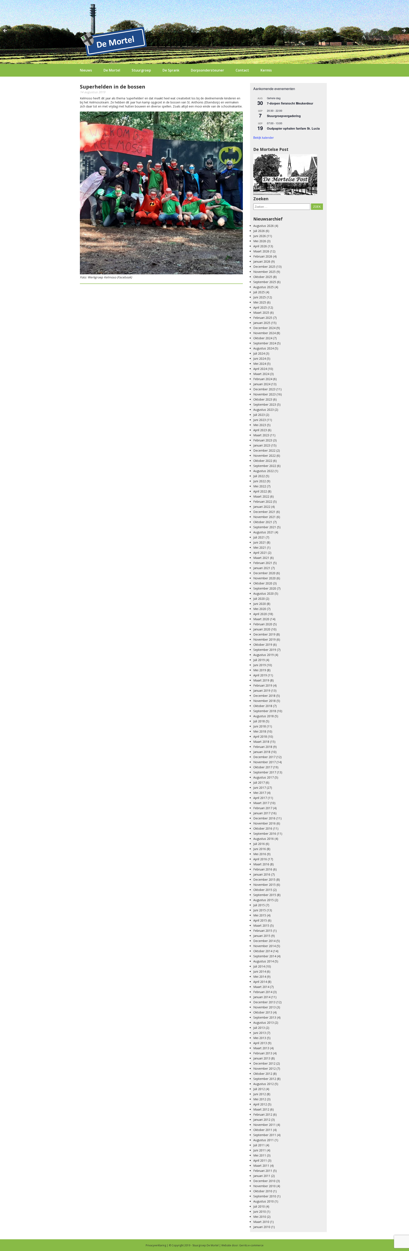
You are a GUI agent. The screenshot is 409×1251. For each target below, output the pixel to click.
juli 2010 (259, 1206)
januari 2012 (261, 1120)
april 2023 (260, 430)
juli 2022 (259, 476)
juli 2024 (259, 353)
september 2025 (264, 282)
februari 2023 (262, 440)
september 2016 (264, 834)
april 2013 (260, 1043)
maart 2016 (261, 864)
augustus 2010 (263, 1201)
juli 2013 (259, 1028)
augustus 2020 (263, 593)
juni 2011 (259, 1150)
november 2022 (264, 456)
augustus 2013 (263, 1023)
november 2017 (264, 762)
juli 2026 (259, 231)
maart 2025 (261, 313)
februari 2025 (262, 318)
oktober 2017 (262, 767)
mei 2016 (259, 854)
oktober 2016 (262, 828)
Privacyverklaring (156, 1245)
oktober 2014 (262, 951)
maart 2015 (261, 925)
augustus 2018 (263, 716)
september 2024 (264, 343)
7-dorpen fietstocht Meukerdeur (290, 103)
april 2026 (260, 246)
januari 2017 (261, 813)
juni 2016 (259, 849)
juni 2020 (259, 604)
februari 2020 (262, 624)
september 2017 (264, 772)
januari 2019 (261, 690)
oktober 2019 (262, 645)
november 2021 (264, 517)
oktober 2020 (262, 583)
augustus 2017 (263, 777)
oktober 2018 (262, 706)
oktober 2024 (262, 338)
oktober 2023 (262, 399)
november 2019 (264, 639)
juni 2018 (259, 726)
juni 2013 (259, 1033)
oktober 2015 (262, 890)
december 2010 (264, 1181)
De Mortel (112, 70)
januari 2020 (261, 629)
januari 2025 (261, 323)
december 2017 (264, 757)
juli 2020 (259, 599)
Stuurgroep (141, 70)
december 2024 (264, 328)
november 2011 (264, 1125)
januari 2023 (261, 445)
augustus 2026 (263, 226)
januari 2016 (261, 874)
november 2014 (264, 946)
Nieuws (86, 70)
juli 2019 (259, 660)
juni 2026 (259, 236)
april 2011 (260, 1160)
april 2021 (260, 553)
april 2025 (260, 307)
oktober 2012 (262, 1074)
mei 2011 (259, 1155)
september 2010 (264, 1196)
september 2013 (264, 1017)
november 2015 (264, 885)
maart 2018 (261, 742)
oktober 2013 (262, 1012)
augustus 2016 (263, 839)
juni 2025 (259, 297)
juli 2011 (259, 1145)
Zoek (317, 206)
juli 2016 (259, 844)
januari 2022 (261, 507)
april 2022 (260, 491)
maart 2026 (261, 251)
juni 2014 (259, 971)
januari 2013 (261, 1058)
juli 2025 (259, 292)
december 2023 (264, 389)
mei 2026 (259, 241)
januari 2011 (261, 1176)
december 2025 (264, 267)
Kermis (266, 70)
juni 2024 (259, 358)
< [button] (5, 31)
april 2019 (260, 675)
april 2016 (260, 859)
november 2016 (264, 823)
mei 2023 (259, 425)
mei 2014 (259, 977)
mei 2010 (259, 1217)
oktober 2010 (262, 1191)
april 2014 (260, 982)
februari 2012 (262, 1114)
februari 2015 (262, 931)
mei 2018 (259, 731)
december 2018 (264, 696)
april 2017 (260, 798)
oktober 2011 (262, 1130)
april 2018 (260, 736)
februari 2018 (262, 747)
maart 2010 (261, 1222)
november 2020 (264, 578)
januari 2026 (261, 261)
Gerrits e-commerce (251, 1245)
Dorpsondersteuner (207, 70)
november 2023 (264, 394)
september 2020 (264, 588)
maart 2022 (261, 496)
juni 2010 (259, 1211)
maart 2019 (261, 680)
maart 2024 (261, 374)
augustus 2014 (263, 961)
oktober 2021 (262, 522)
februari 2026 (262, 256)
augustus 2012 (263, 1084)
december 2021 (264, 512)
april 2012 (260, 1104)
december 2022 (264, 450)
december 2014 (264, 941)
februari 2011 (262, 1171)
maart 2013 (261, 1048)
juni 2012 (259, 1094)
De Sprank (171, 70)
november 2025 (264, 272)
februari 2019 (262, 685)
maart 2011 (261, 1166)
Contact (242, 70)
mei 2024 (259, 364)
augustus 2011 (263, 1140)
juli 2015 (259, 905)
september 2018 (264, 711)
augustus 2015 (263, 900)
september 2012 (264, 1079)
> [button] (403, 31)
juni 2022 (259, 481)
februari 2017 (262, 808)
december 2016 (264, 818)
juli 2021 (259, 537)
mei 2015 (259, 915)
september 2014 (264, 956)
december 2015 (264, 879)
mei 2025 (259, 302)
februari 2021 (262, 563)
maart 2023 (261, 435)
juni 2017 (259, 788)
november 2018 (264, 701)
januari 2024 (261, 384)
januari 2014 (261, 997)
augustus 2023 (263, 410)
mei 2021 (259, 547)
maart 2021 (261, 558)
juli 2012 (259, 1089)
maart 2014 (261, 987)
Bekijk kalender (263, 137)
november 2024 (264, 333)
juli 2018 (259, 721)
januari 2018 (261, 752)
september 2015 (264, 895)
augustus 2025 (263, 287)
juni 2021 (259, 542)
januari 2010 (261, 1227)
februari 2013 (262, 1053)
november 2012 (264, 1068)
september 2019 (264, 650)
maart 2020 (261, 619)
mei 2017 (259, 793)
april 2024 (260, 369)
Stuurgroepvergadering (284, 116)
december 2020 (264, 573)
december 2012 (264, 1063)
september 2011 (264, 1135)
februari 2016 (262, 869)
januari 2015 (261, 936)
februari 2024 (262, 379)
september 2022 (264, 466)
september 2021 (264, 527)
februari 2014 (262, 992)
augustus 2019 (263, 655)
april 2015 (260, 920)
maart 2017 (261, 803)
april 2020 (260, 614)
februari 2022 (262, 502)
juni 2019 (259, 665)
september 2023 (264, 404)
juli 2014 (259, 966)
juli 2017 (259, 782)
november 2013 (264, 1007)
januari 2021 (261, 568)
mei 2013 (259, 1038)
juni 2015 (259, 910)
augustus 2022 (263, 471)
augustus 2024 (263, 348)
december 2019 (264, 634)
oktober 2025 (262, 277)
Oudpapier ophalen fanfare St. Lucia (293, 128)
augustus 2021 (263, 532)
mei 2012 (259, 1099)
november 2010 (264, 1186)
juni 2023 (259, 420)
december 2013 (264, 1002)
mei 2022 (259, 486)
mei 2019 (259, 670)
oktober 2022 (262, 461)
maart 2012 (261, 1109)
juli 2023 (259, 415)
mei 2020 (259, 609)
